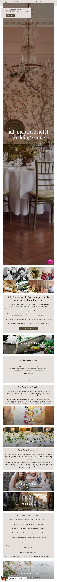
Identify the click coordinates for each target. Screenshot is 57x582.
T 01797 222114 (7, 581)
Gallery (40, 1)
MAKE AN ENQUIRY (28, 328)
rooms (12, 1)
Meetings (27, 1)
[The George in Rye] (5, 2)
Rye (34, 1)
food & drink (16, 1)
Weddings (22, 1)
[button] (21, 380)
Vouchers (45, 1)
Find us (31, 1)
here (44, 528)
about (37, 1)
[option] (28, 134)
